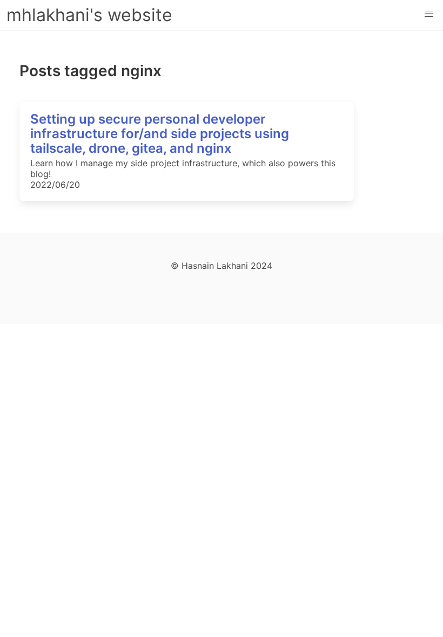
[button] (429, 14)
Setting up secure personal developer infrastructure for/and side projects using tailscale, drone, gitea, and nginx (159, 133)
